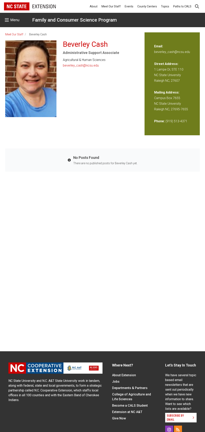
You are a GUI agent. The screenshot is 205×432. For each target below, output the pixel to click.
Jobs (116, 381)
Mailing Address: (166, 92)
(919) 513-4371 (176, 121)
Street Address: (166, 64)
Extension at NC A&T (127, 412)
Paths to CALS (182, 6)
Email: (158, 46)
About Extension (124, 375)
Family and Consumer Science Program (74, 20)
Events (129, 6)
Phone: (159, 121)
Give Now (119, 418)
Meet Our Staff (111, 6)
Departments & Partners (130, 388)
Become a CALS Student (130, 405)
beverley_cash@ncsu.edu (81, 65)
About (93, 6)
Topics (165, 6)
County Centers (147, 6)
